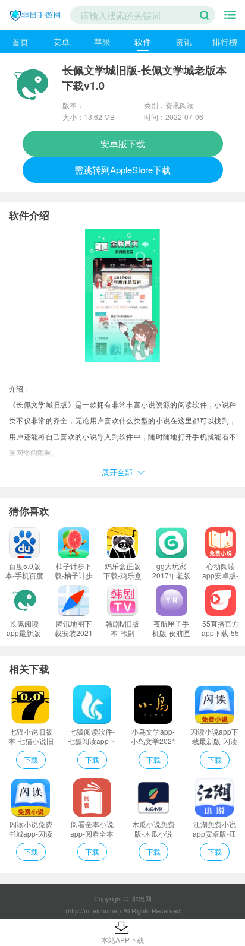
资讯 (183, 42)
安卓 (61, 42)
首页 (20, 42)
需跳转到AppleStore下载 (122, 169)
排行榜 (224, 42)
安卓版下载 (122, 143)
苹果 (102, 42)
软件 (142, 42)
